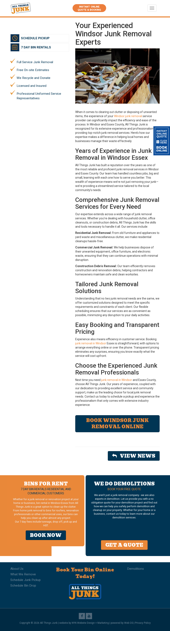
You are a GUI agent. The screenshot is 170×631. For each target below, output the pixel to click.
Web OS (128, 622)
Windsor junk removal (128, 116)
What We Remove (23, 574)
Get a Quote (124, 545)
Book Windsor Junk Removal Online (117, 423)
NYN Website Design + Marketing (90, 622)
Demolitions (135, 569)
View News (136, 456)
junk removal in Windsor (90, 343)
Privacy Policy (143, 622)
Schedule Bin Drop (23, 585)
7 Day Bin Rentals (36, 47)
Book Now (46, 535)
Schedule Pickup (35, 38)
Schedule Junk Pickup (25, 580)
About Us (16, 569)
